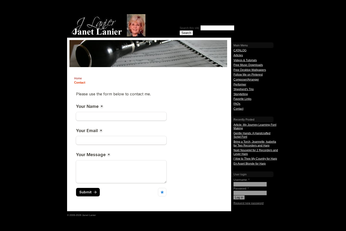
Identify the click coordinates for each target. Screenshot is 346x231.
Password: (241, 188)
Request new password (248, 203)
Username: (241, 180)
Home (78, 78)
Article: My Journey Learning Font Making (254, 126)
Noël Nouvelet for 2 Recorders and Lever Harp (255, 152)
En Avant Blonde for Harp (249, 163)
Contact (238, 108)
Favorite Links (242, 99)
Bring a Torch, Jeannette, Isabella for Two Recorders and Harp (254, 143)
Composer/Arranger (246, 79)
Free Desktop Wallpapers (249, 70)
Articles (238, 55)
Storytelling (240, 94)
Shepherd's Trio (243, 89)
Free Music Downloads (248, 65)
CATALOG (239, 50)
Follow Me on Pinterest (248, 74)
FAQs (236, 103)
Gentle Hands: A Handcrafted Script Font (251, 135)
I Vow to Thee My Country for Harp (255, 158)
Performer (239, 84)
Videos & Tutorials (245, 60)
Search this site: (190, 28)
